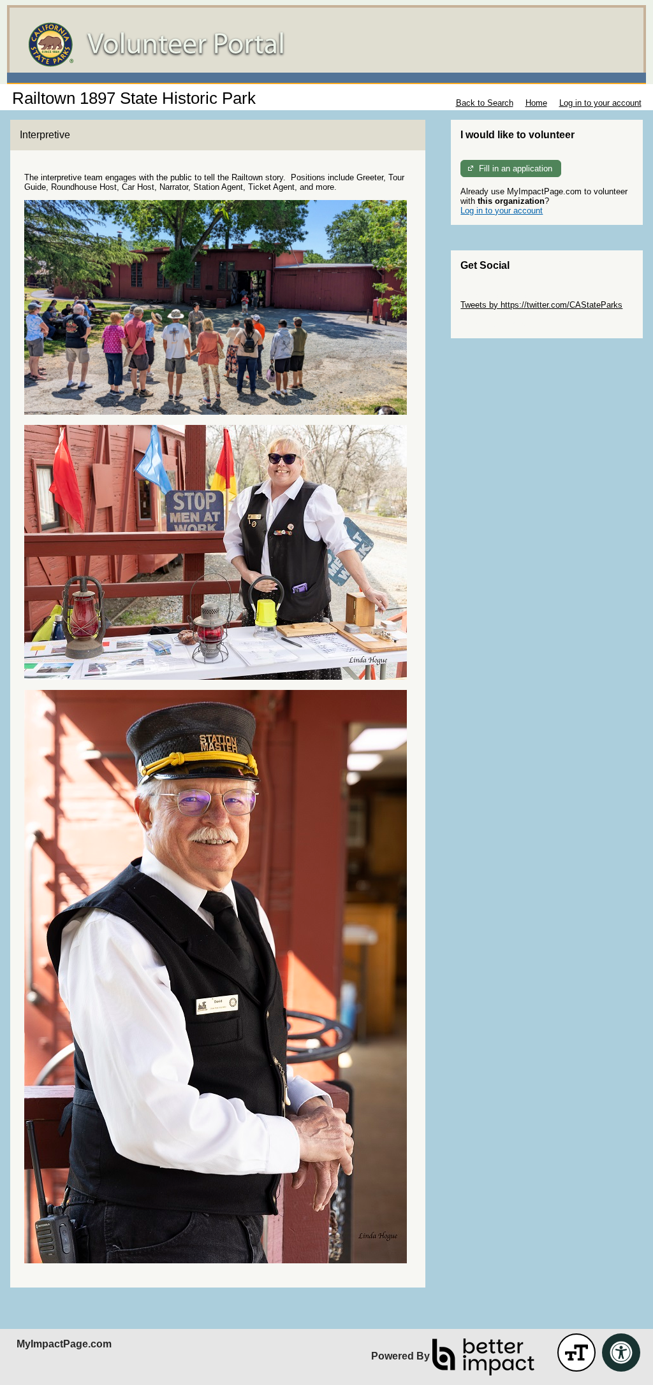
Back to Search (484, 103)
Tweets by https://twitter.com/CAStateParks (541, 305)
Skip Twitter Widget (496, 295)
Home (536, 103)
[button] (576, 1352)
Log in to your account (600, 103)
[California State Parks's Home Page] (326, 44)
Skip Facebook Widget (502, 324)
